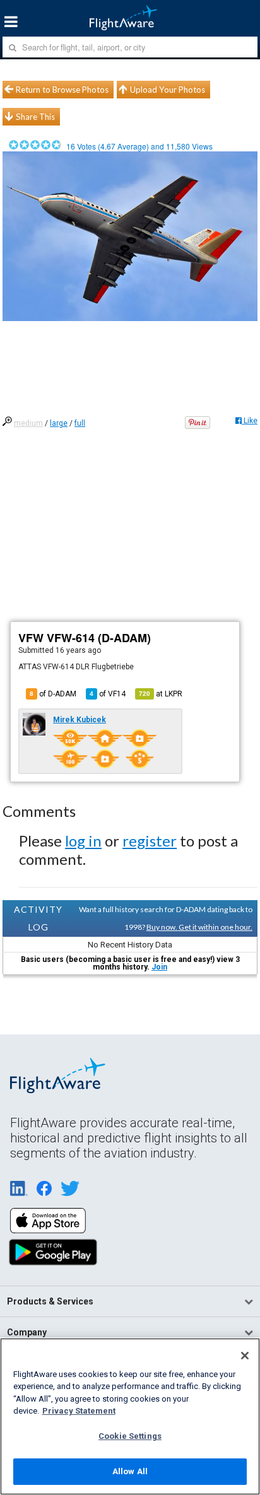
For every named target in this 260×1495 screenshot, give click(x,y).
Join (159, 967)
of (108, 693)
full (79, 423)
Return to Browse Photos (62, 90)
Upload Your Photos (167, 90)
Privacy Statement (78, 1411)
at (160, 693)
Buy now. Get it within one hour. (199, 927)
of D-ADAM (53, 693)
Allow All (130, 1471)
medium (28, 423)
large (59, 423)
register (149, 840)
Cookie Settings (130, 1436)
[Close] (245, 1355)
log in (83, 840)
